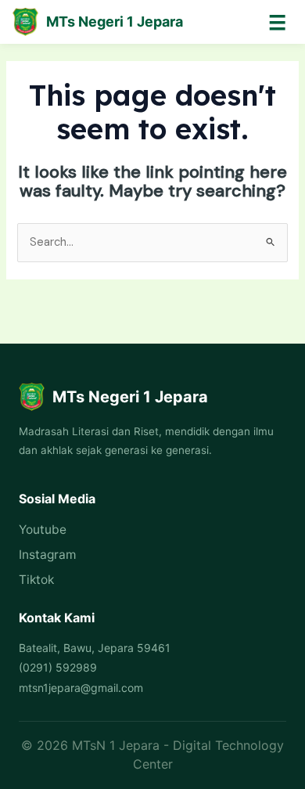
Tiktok (36, 579)
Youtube (42, 529)
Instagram (47, 554)
